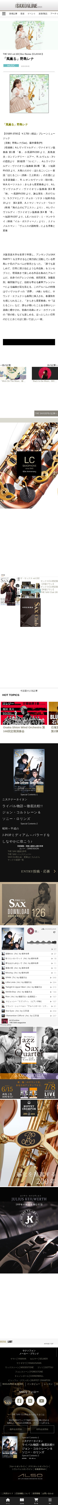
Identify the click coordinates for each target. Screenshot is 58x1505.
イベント (32, 13)
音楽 (22, 13)
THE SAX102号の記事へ (46, 413)
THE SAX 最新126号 (17, 851)
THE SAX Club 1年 (49, 592)
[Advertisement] (29, 539)
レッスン (48, 1384)
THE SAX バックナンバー (19, 854)
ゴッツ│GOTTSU (45, 1367)
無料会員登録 (16, 1429)
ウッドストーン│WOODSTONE (19, 1367)
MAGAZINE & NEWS (12, 1384)
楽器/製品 (43, 13)
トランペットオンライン (22, 1469)
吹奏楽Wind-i (40, 1469)
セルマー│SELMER (39, 1359)
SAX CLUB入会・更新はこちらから (24, 857)
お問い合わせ (48, 1493)
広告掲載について (22, 1493)
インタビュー (33, 1384)
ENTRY (37, 871)
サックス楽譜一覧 (16, 860)
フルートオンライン (17, 1466)
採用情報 (36, 1493)
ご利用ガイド (7, 1493)
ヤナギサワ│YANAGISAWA (29, 1363)
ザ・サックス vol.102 (29, 578)
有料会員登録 (42, 1429)
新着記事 (13, 13)
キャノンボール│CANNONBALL (29, 1376)
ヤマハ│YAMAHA (18, 1359)
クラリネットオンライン (38, 1466)
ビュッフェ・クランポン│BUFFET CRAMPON (29, 1380)
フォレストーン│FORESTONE (29, 1372)
